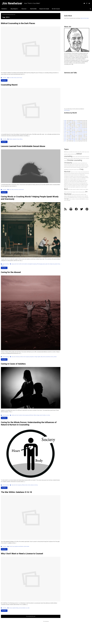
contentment (68, 167)
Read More (4, 80)
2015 (65, 135)
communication (24, 263)
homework (82, 185)
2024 (65, 123)
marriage (35, 356)
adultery (12, 415)
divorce (23, 415)
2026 (65, 120)
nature (26, 484)
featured (86, 180)
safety (13, 189)
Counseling (5, 77)
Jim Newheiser (12, 3)
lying (54, 263)
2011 (65, 140)
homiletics (86, 185)
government (79, 184)
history (77, 185)
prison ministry (19, 77)
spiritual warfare (26, 546)
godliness (71, 184)
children (21, 356)
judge (85, 194)
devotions (83, 173)
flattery (84, 181)
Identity (69, 189)
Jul (77, 123)
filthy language (39, 263)
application (66, 154)
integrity (51, 263)
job (72, 194)
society (32, 484)
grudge (65, 185)
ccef (80, 158)
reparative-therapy (16, 607)
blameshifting (80, 156)
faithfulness (31, 415)
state (28, 607)
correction (85, 167)
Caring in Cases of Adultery (13, 364)
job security (77, 194)
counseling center (71, 169)
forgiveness (32, 356)
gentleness (66, 184)
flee (85, 181)
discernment (87, 173)
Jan (67, 124)
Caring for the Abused (11, 272)
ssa (26, 607)
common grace (76, 164)
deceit (65, 173)
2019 (65, 130)
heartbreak (73, 185)
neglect (39, 356)
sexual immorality (42, 415)
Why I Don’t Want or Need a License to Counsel (22, 553)
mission (15, 77)
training (58, 263)
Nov (84, 128)
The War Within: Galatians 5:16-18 (16, 492)
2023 (65, 124)
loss (78, 197)
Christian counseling (74, 160)
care (15, 263)
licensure (10, 607)
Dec (86, 128)
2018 (65, 131)
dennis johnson (68, 173)
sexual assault (21, 189)
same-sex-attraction (22, 607)
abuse (10, 189)
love (80, 197)
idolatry (71, 189)
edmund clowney (76, 176)
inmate (12, 77)
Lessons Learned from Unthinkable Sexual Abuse (23, 146)
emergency (86, 176)
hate (69, 185)
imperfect (81, 189)
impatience (78, 189)
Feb (69, 123)
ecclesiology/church (67, 176)
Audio (4, 263)
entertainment (79, 177)
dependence (73, 173)
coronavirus (82, 167)
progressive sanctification (18, 546)
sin (46, 415)
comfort (20, 263)
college (70, 164)
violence (55, 356)
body (12, 484)
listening (68, 197)
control (72, 167)
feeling (65, 181)
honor (48, 263)
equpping (19, 484)
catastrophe (77, 158)
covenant (20, 415)
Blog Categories (14, 8)
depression (15, 139)
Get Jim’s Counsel (56, 8)
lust (81, 197)
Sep (81, 122)
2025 (65, 122)
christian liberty (74, 163)
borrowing (87, 156)
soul (34, 484)
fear (76, 180)
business (72, 158)
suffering (20, 139)
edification (71, 176)
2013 (65, 138)
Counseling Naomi (9, 85)
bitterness (11, 139)
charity (82, 158)
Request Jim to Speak (44, 8)
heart (71, 185)
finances (81, 181)
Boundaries (66, 158)
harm (67, 185)
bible (75, 154)
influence (23, 484)
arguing (12, 263)
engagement (75, 177)
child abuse (18, 356)
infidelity (86, 189)
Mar (71, 122)
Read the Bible (33, 8)
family (74, 180)
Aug (79, 123)
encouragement (30, 263)
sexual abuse (16, 189)
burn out (69, 158)
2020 (65, 128)
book (85, 156)
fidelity (35, 415)
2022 (65, 126)
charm (84, 158)
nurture (29, 484)
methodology (68, 200)
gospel (74, 184)
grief (84, 184)
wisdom (2, 265)
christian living (11, 546)
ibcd (10, 77)
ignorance (74, 189)
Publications (4, 8)
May (74, 120)
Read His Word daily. (85, 18)
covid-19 (78, 169)
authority (71, 154)
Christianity (68, 163)
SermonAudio (67, 110)
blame (77, 156)
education (80, 176)
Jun (76, 120)
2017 (65, 132)
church (17, 263)
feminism (68, 181)
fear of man (82, 180)
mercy (65, 200)
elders (83, 176)
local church (72, 197)
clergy (68, 164)
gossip (44, 263)
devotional (80, 173)
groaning (86, 184)
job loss (74, 194)
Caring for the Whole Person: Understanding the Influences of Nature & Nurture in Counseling (29, 423)
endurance (70, 177)
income (84, 189)
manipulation (86, 197)
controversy (74, 167)
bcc (74, 154)
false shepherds (70, 180)
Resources (24, 8)
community (86, 164)
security (44, 356)
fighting (73, 181)
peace (56, 263)
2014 (65, 136)
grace (46, 263)
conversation (78, 167)
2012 (65, 139)
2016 (65, 134)
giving (69, 184)
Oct (82, 128)
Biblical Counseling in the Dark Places (18, 23)
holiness (79, 185)
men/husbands (82, 198)
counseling (66, 169)
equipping (35, 263)
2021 (65, 127)
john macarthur (81, 194)
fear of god (78, 180)
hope (18, 139)
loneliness (76, 197)
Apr (72, 124)
